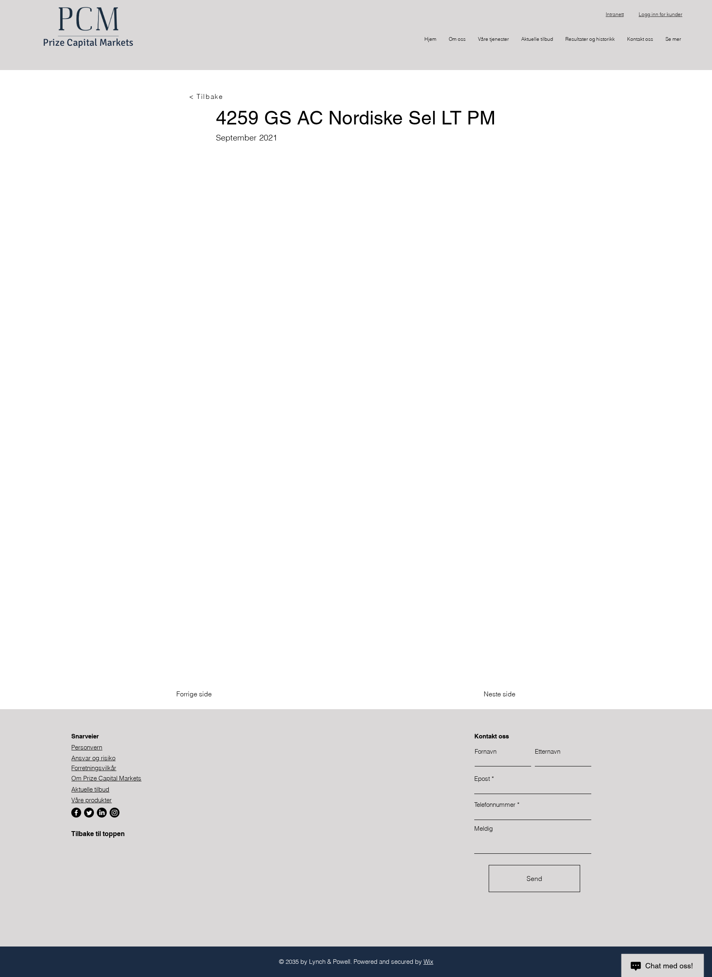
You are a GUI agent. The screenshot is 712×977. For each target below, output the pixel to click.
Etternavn (547, 751)
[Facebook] (76, 813)
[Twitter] (89, 813)
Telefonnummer (494, 804)
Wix (428, 961)
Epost (482, 779)
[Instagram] (114, 813)
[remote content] (356, 406)
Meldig (483, 828)
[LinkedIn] (102, 813)
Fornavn (486, 751)
